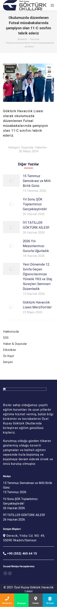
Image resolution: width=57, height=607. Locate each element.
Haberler (10, 71)
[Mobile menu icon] (52, 5)
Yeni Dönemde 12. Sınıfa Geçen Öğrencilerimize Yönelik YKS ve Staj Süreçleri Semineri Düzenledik (37, 276)
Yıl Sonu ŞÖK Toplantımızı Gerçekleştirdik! (35, 204)
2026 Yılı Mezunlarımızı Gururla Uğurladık (36, 246)
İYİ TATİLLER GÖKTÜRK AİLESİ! (36, 225)
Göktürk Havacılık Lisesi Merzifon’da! (37, 304)
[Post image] (11, 180)
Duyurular (34, 39)
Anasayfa (22, 39)
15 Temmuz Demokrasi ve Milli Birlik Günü (37, 181)
